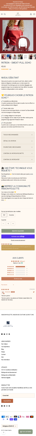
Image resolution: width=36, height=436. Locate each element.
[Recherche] (5, 14)
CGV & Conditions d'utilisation (9, 370)
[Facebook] (2, 334)
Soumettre (7, 401)
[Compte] (30, 14)
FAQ (2, 357)
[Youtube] (4, 334)
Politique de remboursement (9, 372)
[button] (5, 244)
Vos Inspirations (5, 346)
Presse (3, 352)
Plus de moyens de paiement (18, 240)
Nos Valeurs (4, 344)
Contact (3, 354)
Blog (2, 349)
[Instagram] (6, 334)
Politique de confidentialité (8, 375)
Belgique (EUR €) (8, 426)
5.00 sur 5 (22, 261)
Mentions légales (5, 377)
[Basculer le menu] (2, 14)
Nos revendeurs (5, 359)
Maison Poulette (8, 430)
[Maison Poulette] (18, 14)
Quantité (3, 220)
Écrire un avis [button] (18, 278)
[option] (18, 35)
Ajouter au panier (18, 231)
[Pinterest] (9, 334)
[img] (5, 289)
